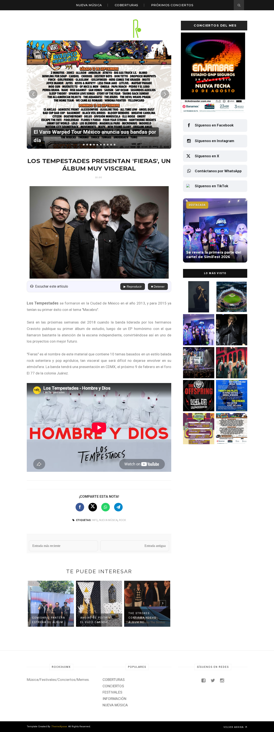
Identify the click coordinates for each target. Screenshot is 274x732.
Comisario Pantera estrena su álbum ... (49, 620)
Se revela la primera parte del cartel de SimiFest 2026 (197, 335)
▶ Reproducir (133, 286)
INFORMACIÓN (114, 698)
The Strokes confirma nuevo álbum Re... (142, 618)
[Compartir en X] (92, 507)
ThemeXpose (59, 726)
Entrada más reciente (46, 546)
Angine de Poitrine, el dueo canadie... (97, 620)
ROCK (122, 520)
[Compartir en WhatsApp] (105, 507)
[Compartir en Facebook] (80, 507)
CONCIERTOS (113, 686)
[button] (84, 145)
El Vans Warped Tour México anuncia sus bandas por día (230, 434)
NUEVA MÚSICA (89, 5)
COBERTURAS (126, 5)
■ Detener (158, 286)
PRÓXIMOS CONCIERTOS (172, 5)
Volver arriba (233, 727)
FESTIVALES (112, 692)
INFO (95, 520)
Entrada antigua (155, 546)
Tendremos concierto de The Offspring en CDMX (198, 401)
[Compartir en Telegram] (118, 507)
